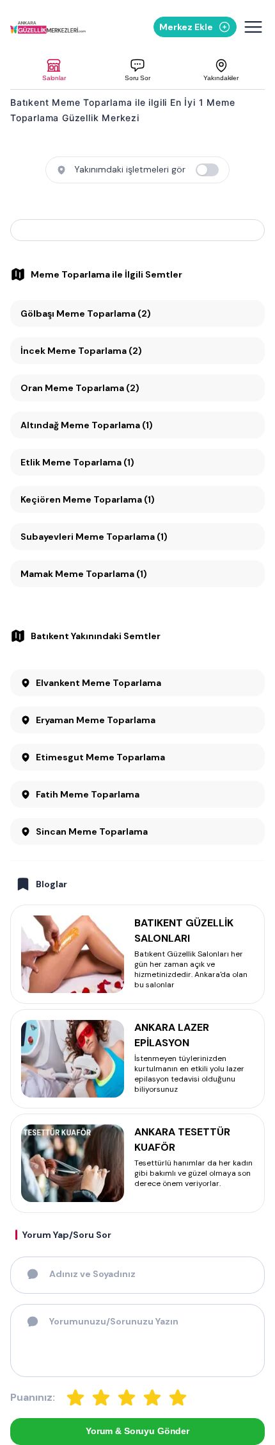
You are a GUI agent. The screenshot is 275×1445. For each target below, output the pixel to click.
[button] (54, 70)
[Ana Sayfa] (48, 27)
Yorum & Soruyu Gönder (137, 1431)
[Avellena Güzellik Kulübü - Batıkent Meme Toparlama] (137, 230)
